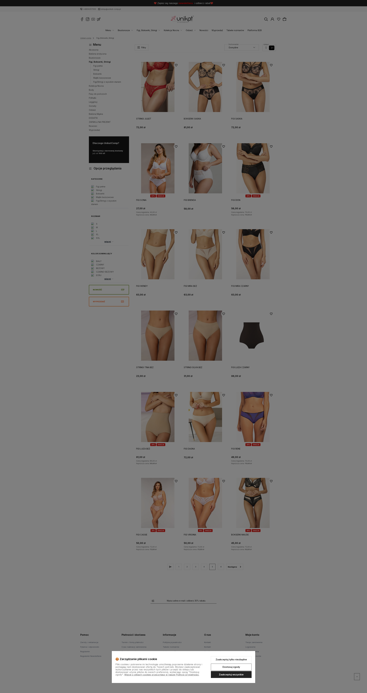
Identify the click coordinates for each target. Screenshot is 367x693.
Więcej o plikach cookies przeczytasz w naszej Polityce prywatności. (161, 674)
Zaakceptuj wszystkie (231, 674)
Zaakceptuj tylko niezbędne (231, 659)
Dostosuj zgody (231, 666)
